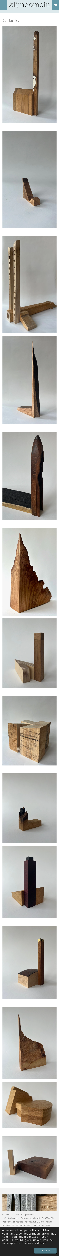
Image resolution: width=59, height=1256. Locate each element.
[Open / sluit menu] (3, 5)
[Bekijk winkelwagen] (55, 5)
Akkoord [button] (45, 1250)
